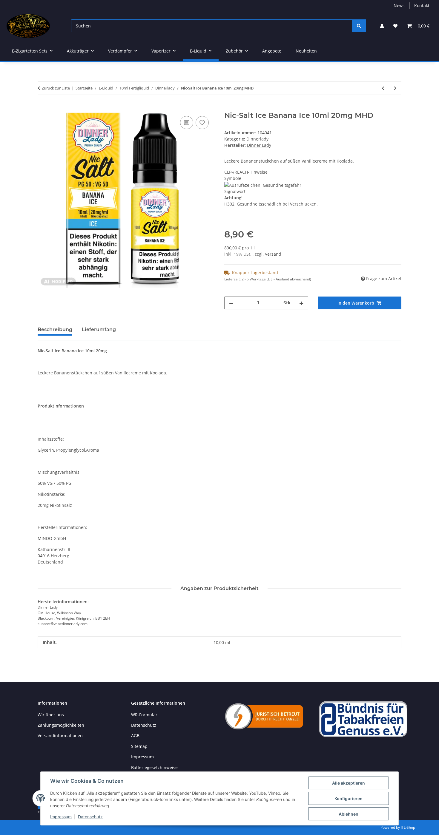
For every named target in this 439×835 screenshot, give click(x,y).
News (399, 5)
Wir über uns (51, 714)
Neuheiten (306, 51)
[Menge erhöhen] (301, 303)
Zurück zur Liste (56, 88)
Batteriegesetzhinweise (154, 767)
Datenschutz (90, 816)
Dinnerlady (257, 139)
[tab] (99, 332)
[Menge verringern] (231, 303)
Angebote (271, 51)
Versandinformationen (60, 735)
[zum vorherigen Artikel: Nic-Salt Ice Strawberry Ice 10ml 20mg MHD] (383, 88)
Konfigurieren (348, 798)
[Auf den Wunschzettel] (202, 122)
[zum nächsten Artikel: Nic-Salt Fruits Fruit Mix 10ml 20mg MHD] (395, 88)
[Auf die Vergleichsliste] (186, 122)
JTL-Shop (408, 827)
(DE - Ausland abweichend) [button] (289, 279)
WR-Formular (144, 714)
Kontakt (421, 5)
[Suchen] (359, 25)
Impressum (61, 816)
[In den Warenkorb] (42, 108)
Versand (273, 254)
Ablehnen (348, 814)
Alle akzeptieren (348, 782)
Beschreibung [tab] (55, 329)
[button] (382, 26)
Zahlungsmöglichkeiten (61, 725)
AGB (135, 735)
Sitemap (139, 746)
